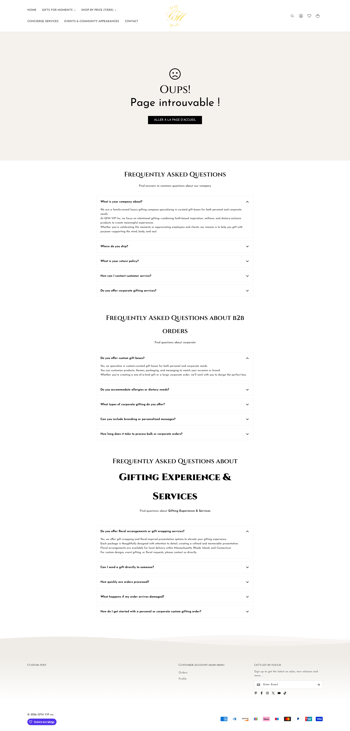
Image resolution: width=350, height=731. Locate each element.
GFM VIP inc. (46, 714)
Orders (183, 672)
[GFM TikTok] (284, 693)
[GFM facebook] (261, 693)
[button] (318, 16)
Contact (131, 21)
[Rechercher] (292, 16)
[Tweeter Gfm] (273, 693)
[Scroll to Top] (343, 711)
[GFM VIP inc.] (175, 16)
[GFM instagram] (267, 693)
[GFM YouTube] (279, 693)
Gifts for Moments (57, 10)
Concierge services (43, 21)
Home (31, 10)
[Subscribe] (319, 685)
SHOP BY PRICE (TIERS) (97, 10)
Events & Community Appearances (91, 21)
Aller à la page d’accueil (175, 119)
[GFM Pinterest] (255, 693)
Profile (183, 679)
